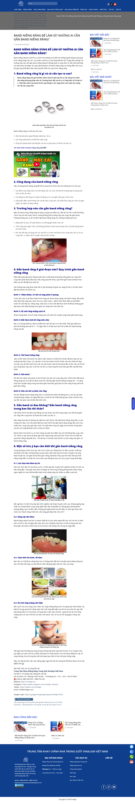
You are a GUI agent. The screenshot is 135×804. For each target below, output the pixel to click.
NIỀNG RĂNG (27, 9)
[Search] (59, 3)
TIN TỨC (111, 9)
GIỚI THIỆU (17, 9)
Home (58, 16)
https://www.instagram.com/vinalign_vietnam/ (40, 684)
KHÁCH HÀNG (93, 9)
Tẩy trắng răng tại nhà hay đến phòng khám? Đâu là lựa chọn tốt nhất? (38, 702)
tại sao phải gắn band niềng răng (29, 23)
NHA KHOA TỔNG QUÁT (55, 9)
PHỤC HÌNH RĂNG (40, 9)
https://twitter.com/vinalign (30, 687)
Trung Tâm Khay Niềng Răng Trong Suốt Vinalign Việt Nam (38, 671)
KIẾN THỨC (103, 9)
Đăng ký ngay (133, 403)
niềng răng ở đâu (36, 18)
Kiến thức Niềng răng (69, 16)
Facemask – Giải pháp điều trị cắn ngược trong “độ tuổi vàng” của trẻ (37, 705)
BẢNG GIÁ (83, 9)
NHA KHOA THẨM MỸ (72, 9)
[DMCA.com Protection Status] (19, 786)
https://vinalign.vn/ (28, 682)
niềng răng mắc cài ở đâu (32, 16)
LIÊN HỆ (118, 9)
